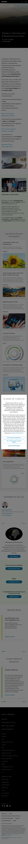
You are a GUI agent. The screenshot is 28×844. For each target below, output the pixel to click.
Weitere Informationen (17, 433)
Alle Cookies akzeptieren (14, 437)
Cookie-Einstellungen (14, 445)
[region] (14, 422)
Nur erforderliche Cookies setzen (14, 441)
